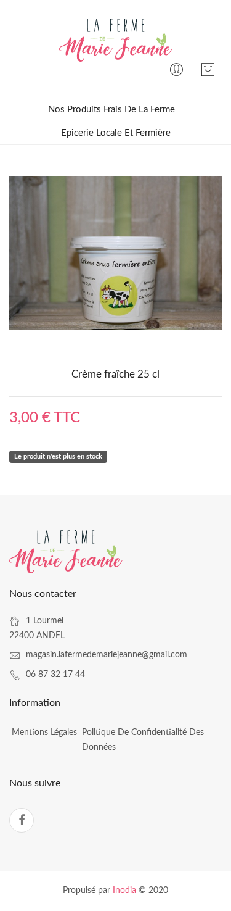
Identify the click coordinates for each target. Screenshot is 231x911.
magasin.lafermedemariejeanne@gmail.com (106, 655)
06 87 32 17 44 (55, 674)
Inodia (124, 890)
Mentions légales (44, 732)
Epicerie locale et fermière (116, 133)
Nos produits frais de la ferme (111, 109)
